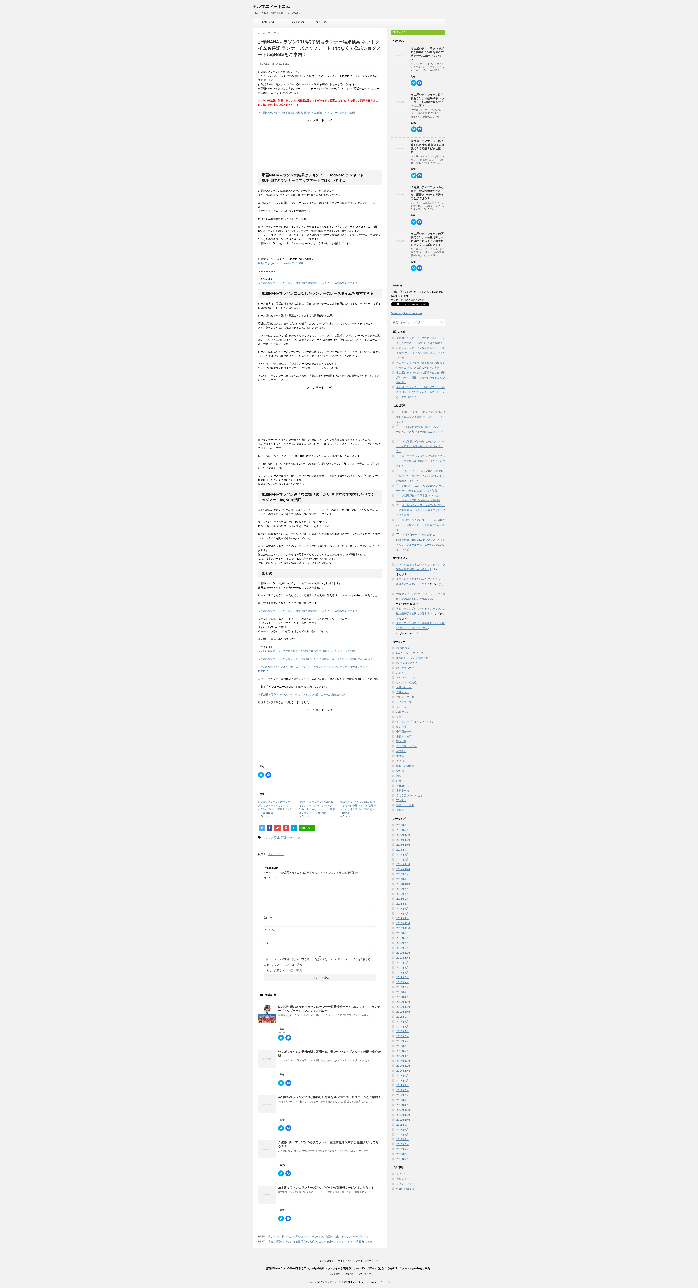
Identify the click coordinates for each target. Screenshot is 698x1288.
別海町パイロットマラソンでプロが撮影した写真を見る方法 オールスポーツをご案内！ (420, 416)
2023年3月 (402, 874)
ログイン (401, 1174)
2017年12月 (403, 1060)
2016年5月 (402, 1144)
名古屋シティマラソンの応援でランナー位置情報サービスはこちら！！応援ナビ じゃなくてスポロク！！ (427, 239)
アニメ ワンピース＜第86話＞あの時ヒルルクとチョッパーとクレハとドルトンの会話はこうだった (420, 475)
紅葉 (398, 780)
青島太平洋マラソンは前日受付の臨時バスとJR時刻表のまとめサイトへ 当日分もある (320, 1241)
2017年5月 (402, 1090)
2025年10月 (403, 844)
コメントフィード (406, 1183)
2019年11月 (403, 952)
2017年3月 (402, 1095)
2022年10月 (403, 884)
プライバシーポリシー (327, 22)
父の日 (400, 771)
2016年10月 (403, 1119)
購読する (400, 32)
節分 (398, 775)
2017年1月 (402, 1105)
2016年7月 (402, 1134)
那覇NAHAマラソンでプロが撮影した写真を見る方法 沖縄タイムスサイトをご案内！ (309, 651)
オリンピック (404, 687)
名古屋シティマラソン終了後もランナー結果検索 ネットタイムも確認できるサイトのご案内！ (427, 100)
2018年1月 (402, 1056)
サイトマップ (297, 22)
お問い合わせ (268, 22)
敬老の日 (401, 751)
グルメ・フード (405, 697)
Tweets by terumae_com (406, 313)
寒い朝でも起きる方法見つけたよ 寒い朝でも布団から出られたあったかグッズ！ (318, 1236)
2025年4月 (402, 849)
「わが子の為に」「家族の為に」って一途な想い (349, 1274)
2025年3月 (402, 854)
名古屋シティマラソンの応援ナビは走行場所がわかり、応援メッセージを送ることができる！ (427, 193)
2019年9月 (402, 962)
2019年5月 (402, 977)
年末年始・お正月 (406, 746)
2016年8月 (402, 1129)
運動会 (400, 810)
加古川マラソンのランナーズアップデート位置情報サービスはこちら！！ (326, 1187)
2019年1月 (402, 997)
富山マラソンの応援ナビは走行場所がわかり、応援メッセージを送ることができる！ (420, 524)
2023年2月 (402, 879)
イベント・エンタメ (407, 677)
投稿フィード (404, 1178)
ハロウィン (402, 712)
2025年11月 (403, 839)
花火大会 (401, 800)
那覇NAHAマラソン (292, 837)
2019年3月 (402, 987)
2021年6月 (402, 898)
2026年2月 (402, 830)
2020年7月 (402, 933)
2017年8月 (402, 1080)
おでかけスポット (406, 667)
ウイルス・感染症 (406, 682)
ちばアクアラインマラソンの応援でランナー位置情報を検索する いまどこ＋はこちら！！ (420, 461)
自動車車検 (402, 790)
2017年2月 (402, 1100)
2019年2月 (402, 992)
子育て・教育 (404, 736)
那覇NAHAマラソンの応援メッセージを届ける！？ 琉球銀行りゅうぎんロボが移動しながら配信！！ (318, 659)
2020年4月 (402, 943)
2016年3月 (402, 1154)
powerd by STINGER (380, 1282)
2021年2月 (402, 913)
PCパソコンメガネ (406, 662)
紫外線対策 (402, 785)
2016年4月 (402, 1149)
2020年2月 (402, 947)
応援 (276, 837)
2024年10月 (403, 869)
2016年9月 (402, 1124)
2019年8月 (402, 967)
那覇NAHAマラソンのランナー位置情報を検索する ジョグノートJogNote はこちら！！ (310, 283)
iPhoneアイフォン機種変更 (412, 658)
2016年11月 (403, 1114)
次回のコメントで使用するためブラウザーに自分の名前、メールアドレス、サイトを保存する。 (318, 959)
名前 (268, 917)
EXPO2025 (402, 648)
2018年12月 (403, 1002)
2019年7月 (402, 972)
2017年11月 (403, 1065)
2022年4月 (402, 889)
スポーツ (401, 707)
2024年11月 (403, 864)
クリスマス (402, 692)
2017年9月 (402, 1075)
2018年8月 (402, 1021)
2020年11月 (403, 928)
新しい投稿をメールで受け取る (284, 970)
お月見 (400, 672)
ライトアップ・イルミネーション (415, 721)
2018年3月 (402, 1046)
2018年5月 (402, 1036)
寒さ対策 (401, 741)
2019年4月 (402, 982)
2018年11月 (403, 1006)
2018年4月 (402, 1041)
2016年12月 (403, 1110)
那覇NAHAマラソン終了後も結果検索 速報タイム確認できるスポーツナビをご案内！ (309, 112)
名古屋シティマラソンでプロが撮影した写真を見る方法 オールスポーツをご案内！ (427, 54)
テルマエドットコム (271, 6)
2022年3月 (402, 893)
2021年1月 (402, 918)
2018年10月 (403, 1011)
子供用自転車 (404, 731)
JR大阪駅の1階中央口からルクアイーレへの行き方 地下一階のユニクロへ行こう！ (420, 446)
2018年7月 (402, 1026)
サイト (267, 943)
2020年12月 (403, 923)
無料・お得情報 (405, 766)
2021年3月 (402, 908)
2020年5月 (402, 938)
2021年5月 (402, 903)
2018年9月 (402, 1016)
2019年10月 (403, 957)
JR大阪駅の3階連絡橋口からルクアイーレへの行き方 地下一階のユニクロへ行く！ (420, 431)
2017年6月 (402, 1085)
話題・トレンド (405, 805)
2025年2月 (402, 859)
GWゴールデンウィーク (409, 653)
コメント (270, 878)
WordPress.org (405, 1188)
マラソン (268, 837)
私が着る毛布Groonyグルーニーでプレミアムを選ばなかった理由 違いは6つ (304, 694)
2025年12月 (403, 835)
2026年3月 (402, 825)
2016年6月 (402, 1139)
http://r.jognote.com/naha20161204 (280, 263)
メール (269, 930)
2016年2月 (402, 1159)
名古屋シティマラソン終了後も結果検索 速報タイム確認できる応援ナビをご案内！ (427, 146)
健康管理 (401, 726)
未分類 (400, 756)
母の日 (400, 761)
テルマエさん (276, 854)
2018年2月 (402, 1051)
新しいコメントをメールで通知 (284, 964)
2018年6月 (402, 1031)
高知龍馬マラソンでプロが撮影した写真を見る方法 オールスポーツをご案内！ (329, 1097)
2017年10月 (403, 1070)
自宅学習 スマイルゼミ (409, 795)
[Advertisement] (320, 145)
